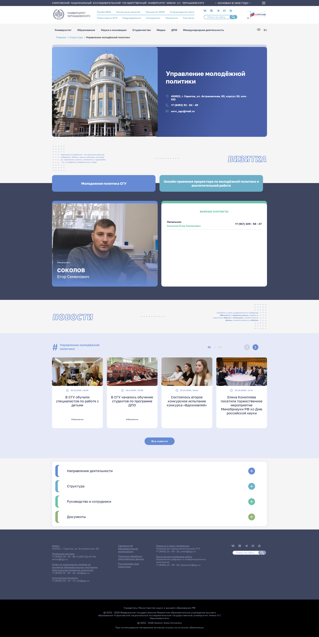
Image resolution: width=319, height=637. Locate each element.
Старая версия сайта (182, 11)
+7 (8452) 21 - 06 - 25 (167, 551)
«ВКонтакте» (225, 315)
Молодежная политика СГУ (103, 183)
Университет (62, 30)
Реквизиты (171, 17)
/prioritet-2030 (258, 15)
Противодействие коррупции (128, 565)
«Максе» (227, 318)
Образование (86, 30)
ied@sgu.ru (83, 580)
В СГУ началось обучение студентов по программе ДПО (132, 401)
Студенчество (141, 30)
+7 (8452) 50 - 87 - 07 (63, 580)
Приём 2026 (104, 11)
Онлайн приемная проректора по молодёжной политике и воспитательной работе (211, 183)
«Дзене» (228, 320)
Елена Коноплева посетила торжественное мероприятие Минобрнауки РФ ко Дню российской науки (242, 405)
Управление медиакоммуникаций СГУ (178, 548)
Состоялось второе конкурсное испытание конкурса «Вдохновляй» (187, 401)
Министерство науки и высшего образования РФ (166, 607)
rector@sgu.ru (60, 559)
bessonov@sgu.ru (191, 564)
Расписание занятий (128, 11)
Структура (76, 37)
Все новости (159, 441)
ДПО (174, 30)
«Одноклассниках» (240, 315)
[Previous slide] (247, 347)
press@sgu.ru (188, 551)
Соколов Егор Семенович (184, 225)
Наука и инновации (114, 30)
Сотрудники (153, 17)
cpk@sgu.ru (83, 572)
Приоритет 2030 (155, 11)
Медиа (161, 30)
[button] (248, 11)
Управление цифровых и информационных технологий (181, 560)
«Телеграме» (238, 318)
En (265, 30)
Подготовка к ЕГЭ (107, 17)
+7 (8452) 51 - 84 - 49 (184, 105)
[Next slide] (255, 347)
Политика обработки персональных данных (131, 557)
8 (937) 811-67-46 (86, 556)
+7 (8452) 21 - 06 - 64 (167, 564)
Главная (61, 37)
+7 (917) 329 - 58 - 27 (248, 223)
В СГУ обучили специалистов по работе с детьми (77, 401)
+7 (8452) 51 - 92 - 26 (63, 572)
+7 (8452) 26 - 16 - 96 (63, 556)
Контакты (188, 17)
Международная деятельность (203, 30)
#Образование (77, 419)
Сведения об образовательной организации (128, 548)
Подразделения (131, 17)
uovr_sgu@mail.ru (183, 111)
